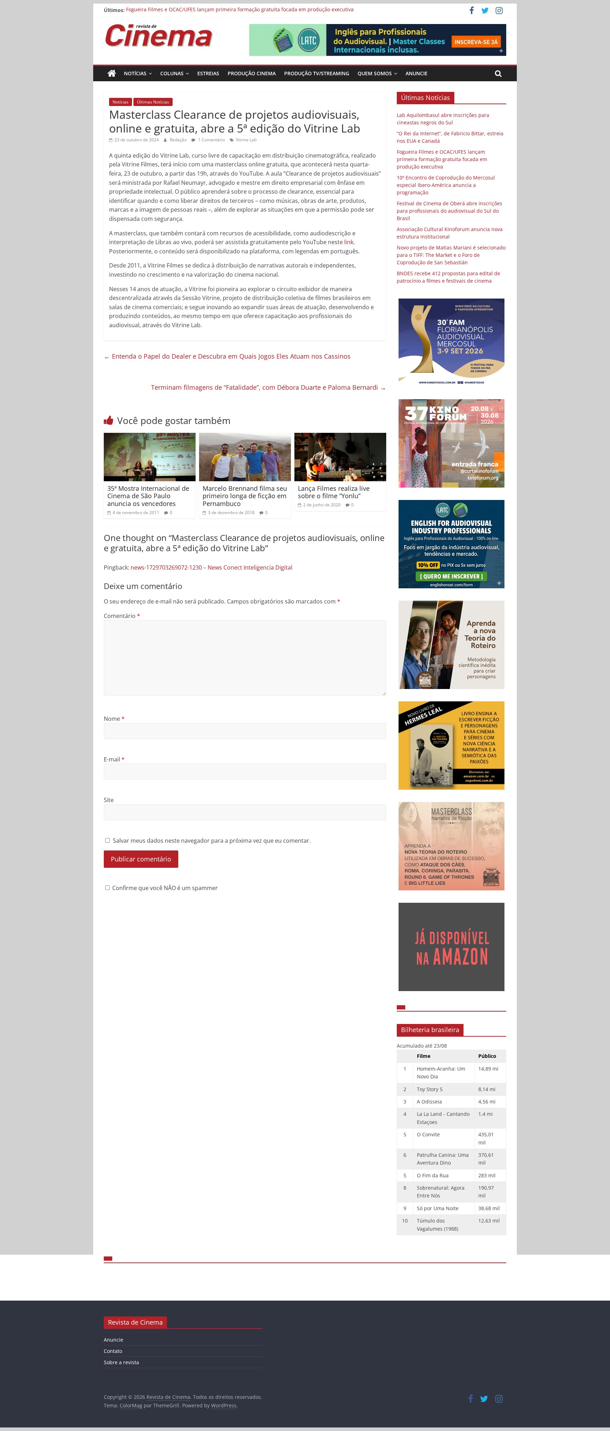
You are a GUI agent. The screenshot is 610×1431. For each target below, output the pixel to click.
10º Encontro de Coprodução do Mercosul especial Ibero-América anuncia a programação (446, 185)
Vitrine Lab (246, 140)
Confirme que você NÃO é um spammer (164, 888)
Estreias (208, 73)
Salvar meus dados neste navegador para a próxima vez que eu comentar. (212, 840)
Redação (179, 140)
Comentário (122, 616)
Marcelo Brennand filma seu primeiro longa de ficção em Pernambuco (245, 496)
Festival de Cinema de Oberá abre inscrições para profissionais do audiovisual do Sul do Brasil (449, 211)
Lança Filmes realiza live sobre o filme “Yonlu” (334, 492)
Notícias (135, 73)
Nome (114, 719)
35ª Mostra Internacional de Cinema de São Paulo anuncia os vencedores (148, 496)
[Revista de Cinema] (112, 73)
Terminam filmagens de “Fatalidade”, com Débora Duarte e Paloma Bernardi (268, 387)
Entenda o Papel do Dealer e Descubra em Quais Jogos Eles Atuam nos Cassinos (227, 356)
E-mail (114, 759)
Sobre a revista (121, 1362)
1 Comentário (211, 140)
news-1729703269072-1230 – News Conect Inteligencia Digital (211, 567)
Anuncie (416, 73)
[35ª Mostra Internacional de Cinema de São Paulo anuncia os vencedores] (150, 437)
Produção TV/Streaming (316, 73)
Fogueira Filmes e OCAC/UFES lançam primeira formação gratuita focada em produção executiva (240, 10)
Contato (113, 1351)
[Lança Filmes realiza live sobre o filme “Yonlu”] (340, 437)
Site (109, 800)
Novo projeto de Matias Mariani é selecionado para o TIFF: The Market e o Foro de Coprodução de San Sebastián (451, 255)
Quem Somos (375, 73)
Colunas (172, 73)
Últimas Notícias (153, 102)
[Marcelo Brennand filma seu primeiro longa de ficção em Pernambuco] (245, 437)
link (348, 242)
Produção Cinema (252, 73)
